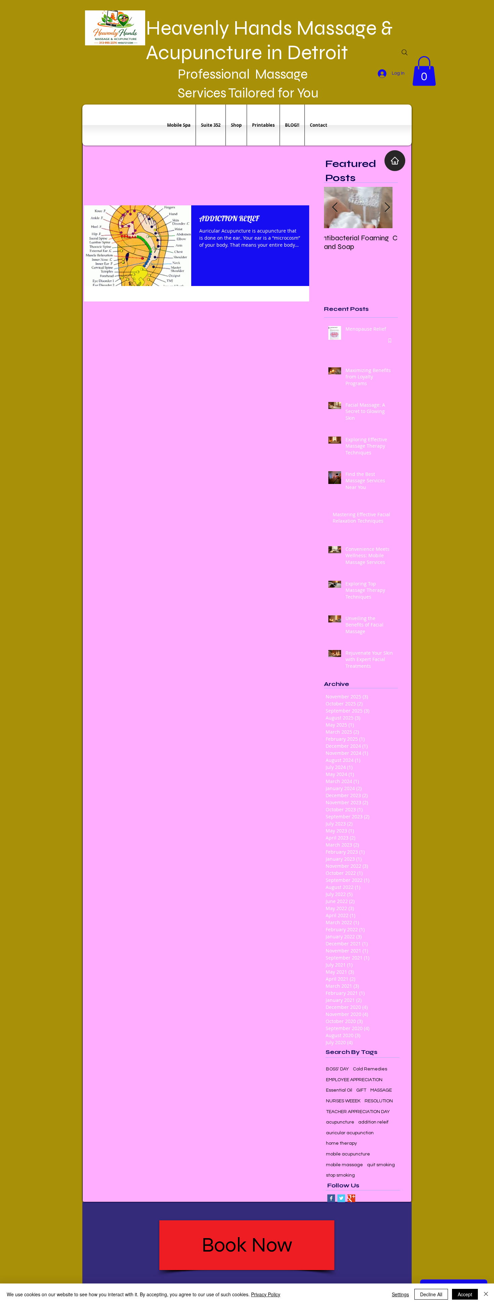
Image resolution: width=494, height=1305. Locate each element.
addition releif (373, 1122)
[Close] (486, 1294)
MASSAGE (381, 1090)
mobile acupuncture (348, 1154)
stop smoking (340, 1175)
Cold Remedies (370, 1069)
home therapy (341, 1143)
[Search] (405, 52)
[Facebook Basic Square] (331, 1198)
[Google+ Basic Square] (351, 1198)
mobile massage (344, 1165)
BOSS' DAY (337, 1069)
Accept (465, 1294)
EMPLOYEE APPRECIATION (354, 1079)
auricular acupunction (350, 1133)
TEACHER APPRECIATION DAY (358, 1111)
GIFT (361, 1090)
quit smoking (381, 1165)
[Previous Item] (335, 208)
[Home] (394, 160)
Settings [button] (400, 1294)
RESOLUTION (379, 1101)
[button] (424, 71)
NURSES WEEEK (343, 1101)
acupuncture (340, 1122)
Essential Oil (339, 1090)
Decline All (431, 1294)
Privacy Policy (265, 1294)
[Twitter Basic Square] (341, 1198)
